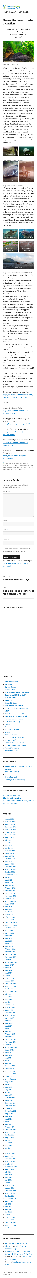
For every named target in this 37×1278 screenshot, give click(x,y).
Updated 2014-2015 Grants (14, 743)
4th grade (8, 684)
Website (6, 539)
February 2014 (10, 1127)
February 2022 (10, 888)
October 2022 (10, 872)
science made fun (27, 467)
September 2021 (11, 901)
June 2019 (8, 970)
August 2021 (9, 904)
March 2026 (9, 819)
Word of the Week (11, 751)
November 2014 (10, 1106)
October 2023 (10, 859)
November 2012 (10, 1161)
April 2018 (9, 1002)
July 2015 (8, 1084)
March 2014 (9, 1124)
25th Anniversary (11, 682)
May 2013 (8, 1145)
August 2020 (9, 933)
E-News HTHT (10, 690)
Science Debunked (12, 729)
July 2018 (8, 994)
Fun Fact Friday (10, 698)
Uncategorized (22, 465)
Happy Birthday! (11, 703)
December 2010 (10, 1222)
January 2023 (10, 864)
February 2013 (10, 1153)
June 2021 (8, 907)
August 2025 (9, 837)
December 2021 (10, 893)
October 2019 (9, 960)
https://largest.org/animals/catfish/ (16, 424)
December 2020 (11, 922)
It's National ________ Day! (14, 714)
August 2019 (9, 965)
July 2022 (8, 877)
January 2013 (9, 1156)
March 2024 (9, 856)
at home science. (16, 467)
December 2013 (10, 1130)
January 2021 (9, 920)
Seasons (8, 732)
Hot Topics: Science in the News (17, 708)
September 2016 (11, 1047)
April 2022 (9, 883)
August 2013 (9, 1138)
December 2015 (10, 1071)
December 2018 (10, 984)
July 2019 (8, 968)
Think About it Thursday (14, 737)
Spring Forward (11, 777)
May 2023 (8, 861)
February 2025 (10, 851)
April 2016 (8, 1061)
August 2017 (9, 1018)
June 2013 (8, 1143)
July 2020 (8, 936)
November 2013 (10, 1132)
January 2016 (9, 1068)
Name (5, 520)
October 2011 (9, 1196)
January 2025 (10, 853)
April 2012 (8, 1180)
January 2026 (10, 824)
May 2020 (8, 941)
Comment (7, 492)
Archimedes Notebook (11, 795)
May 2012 (8, 1177)
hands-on (8, 700)
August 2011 (9, 1201)
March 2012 (9, 1183)
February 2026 (10, 822)
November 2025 (10, 830)
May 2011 (8, 1209)
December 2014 (10, 1103)
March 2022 (9, 885)
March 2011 (9, 1215)
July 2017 (8, 1021)
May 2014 (8, 1119)
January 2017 (9, 1037)
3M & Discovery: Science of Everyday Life (18, 801)
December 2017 (10, 1013)
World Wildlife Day (12, 772)
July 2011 (8, 1204)
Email (5, 530)
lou (6, 1243)
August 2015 (9, 1082)
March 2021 (9, 914)
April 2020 (9, 944)
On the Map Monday (12, 721)
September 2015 (11, 1079)
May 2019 (8, 973)
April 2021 (8, 912)
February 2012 (10, 1185)
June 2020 (8, 938)
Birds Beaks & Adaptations (20, 1243)
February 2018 (10, 1007)
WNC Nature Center (10, 803)
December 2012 (10, 1159)
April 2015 (8, 1092)
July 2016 (8, 1053)
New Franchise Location (14, 719)
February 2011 (10, 1217)
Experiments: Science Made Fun (17, 692)
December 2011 (10, 1191)
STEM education (12, 469)
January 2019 (9, 981)
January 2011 (9, 1220)
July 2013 (8, 1140)
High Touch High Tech (16, 12)
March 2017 (9, 1031)
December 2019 (10, 954)
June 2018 (8, 997)
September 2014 (11, 1111)
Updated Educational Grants (15, 745)
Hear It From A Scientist (14, 706)
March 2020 (9, 946)
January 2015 (9, 1100)
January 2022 (10, 891)
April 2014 (8, 1122)
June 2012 (8, 1175)
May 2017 (8, 1026)
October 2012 (9, 1164)
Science (8, 727)
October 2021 (9, 899)
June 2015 (8, 1087)
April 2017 (8, 1029)
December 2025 (10, 827)
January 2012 (9, 1188)
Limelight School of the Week (16, 716)
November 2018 (10, 986)
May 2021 (8, 909)
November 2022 (11, 869)
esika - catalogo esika (13, 1251)
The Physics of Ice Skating (15, 780)
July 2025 (8, 840)
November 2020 (11, 925)
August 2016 (9, 1050)
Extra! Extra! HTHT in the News (17, 695)
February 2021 (10, 917)
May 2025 (8, 845)
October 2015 (9, 1076)
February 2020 (10, 949)
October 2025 (10, 832)
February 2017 (10, 1034)
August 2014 (9, 1114)
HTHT (7, 711)
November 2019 (10, 957)
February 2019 (10, 978)
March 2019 (9, 976)
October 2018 (10, 989)
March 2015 (9, 1095)
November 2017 (10, 1015)
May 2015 (8, 1090)
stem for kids (21, 469)
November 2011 (10, 1193)
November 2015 (10, 1074)
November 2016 (10, 1042)
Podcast (8, 724)
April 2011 (8, 1212)
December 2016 (10, 1039)
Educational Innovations (12, 798)
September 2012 (11, 1167)
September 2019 (11, 962)
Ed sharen (8, 1246)
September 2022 (11, 875)
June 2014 (8, 1116)
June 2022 (8, 880)
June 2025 (8, 843)
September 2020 (11, 930)
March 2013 (9, 1151)
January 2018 (9, 1010)
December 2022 (10, 867)
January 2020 (10, 952)
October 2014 (9, 1108)
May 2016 (8, 1058)
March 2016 (9, 1063)
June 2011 (8, 1207)
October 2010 (10, 1228)
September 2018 (11, 991)
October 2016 (9, 1045)
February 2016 (10, 1066)
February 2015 (10, 1098)
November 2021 (10, 896)
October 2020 (10, 928)
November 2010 (10, 1225)
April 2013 (8, 1148)
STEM (4, 469)
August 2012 (9, 1169)
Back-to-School (10, 687)
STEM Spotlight (11, 735)
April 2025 (9, 848)
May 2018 (8, 999)
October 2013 (9, 1135)
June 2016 (8, 1055)
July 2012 (8, 1172)
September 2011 (10, 1199)
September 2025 (11, 835)
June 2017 (8, 1023)
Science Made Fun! (12, 463)
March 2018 (9, 1005)
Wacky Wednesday (12, 748)
